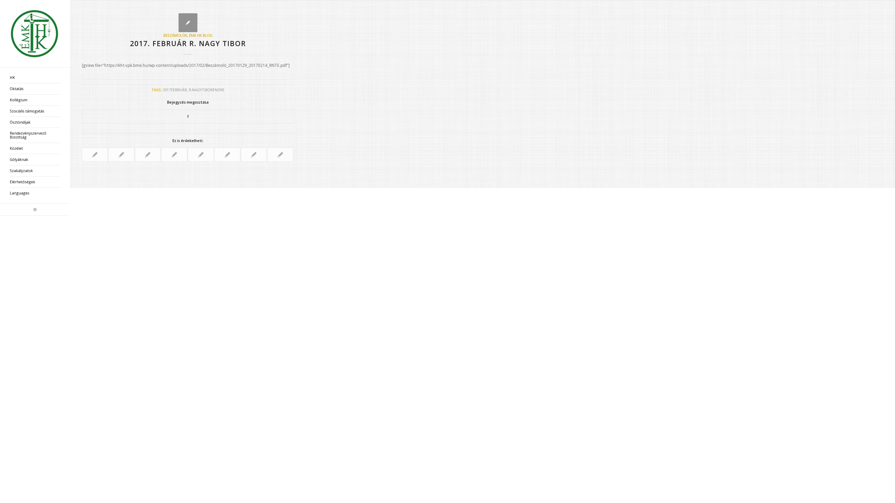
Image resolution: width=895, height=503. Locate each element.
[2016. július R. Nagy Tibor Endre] (201, 155)
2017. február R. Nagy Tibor (188, 43)
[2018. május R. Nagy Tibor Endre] (254, 155)
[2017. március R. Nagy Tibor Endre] (280, 155)
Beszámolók (175, 35)
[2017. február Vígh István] (174, 155)
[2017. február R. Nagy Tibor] (188, 22)
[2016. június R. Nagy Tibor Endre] (227, 155)
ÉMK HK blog (200, 35)
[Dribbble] (35, 209)
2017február (175, 89)
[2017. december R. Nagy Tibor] (95, 155)
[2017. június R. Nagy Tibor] (148, 155)
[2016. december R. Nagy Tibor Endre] (121, 155)
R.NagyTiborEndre (206, 89)
